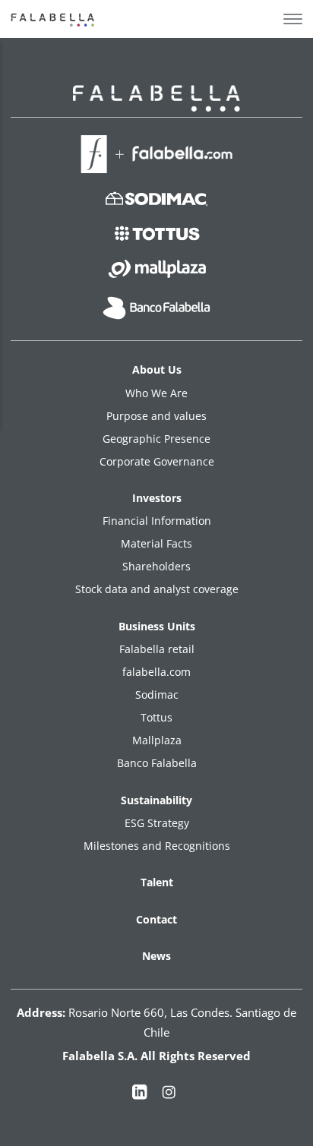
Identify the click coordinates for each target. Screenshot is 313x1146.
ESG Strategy (157, 823)
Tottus (156, 717)
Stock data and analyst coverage (157, 589)
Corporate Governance (157, 461)
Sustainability (156, 800)
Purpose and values (156, 416)
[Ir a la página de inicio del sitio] (55, 19)
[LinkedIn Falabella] (140, 1095)
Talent (157, 882)
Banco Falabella (157, 763)
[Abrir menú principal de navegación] (293, 19)
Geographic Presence (156, 438)
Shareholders (156, 566)
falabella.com (156, 672)
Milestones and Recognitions (157, 845)
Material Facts (156, 543)
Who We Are (156, 393)
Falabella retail (156, 649)
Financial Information (157, 520)
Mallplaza (157, 740)
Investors (157, 498)
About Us (157, 369)
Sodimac (157, 694)
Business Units (157, 626)
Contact (156, 919)
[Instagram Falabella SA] (168, 1095)
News (156, 956)
